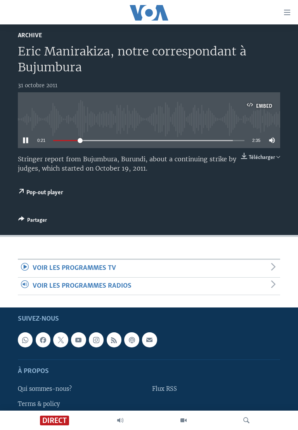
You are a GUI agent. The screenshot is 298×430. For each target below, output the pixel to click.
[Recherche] (246, 420)
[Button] (32, 221)
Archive (30, 35)
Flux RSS (164, 388)
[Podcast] (131, 339)
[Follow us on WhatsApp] (25, 339)
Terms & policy (39, 404)
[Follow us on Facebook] (43, 339)
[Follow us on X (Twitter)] (60, 339)
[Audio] (120, 420)
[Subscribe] (149, 339)
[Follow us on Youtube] (78, 339)
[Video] (183, 420)
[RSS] (114, 339)
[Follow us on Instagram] (96, 339)
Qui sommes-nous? (45, 388)
